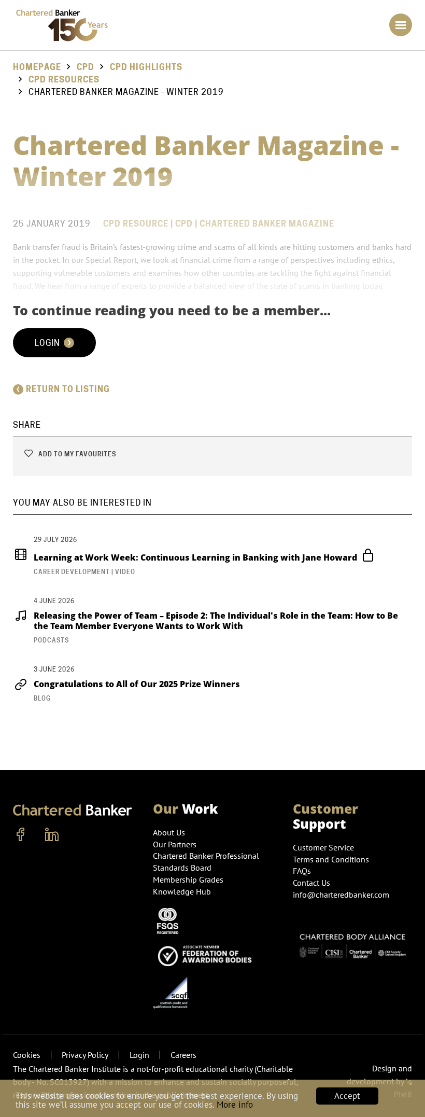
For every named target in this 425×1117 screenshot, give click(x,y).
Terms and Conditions (331, 859)
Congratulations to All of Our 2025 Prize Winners (137, 684)
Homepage (37, 67)
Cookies (26, 1055)
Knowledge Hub (182, 891)
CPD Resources (64, 80)
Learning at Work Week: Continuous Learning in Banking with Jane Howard (196, 557)
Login (48, 343)
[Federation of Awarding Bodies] (207, 954)
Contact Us (311, 882)
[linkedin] (52, 835)
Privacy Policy (85, 1055)
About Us (169, 832)
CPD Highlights (146, 67)
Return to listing (68, 389)
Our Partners (174, 844)
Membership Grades (188, 879)
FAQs (302, 870)
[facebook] (21, 835)
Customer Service (323, 847)
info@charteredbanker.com (341, 894)
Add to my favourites (76, 454)
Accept (347, 1095)
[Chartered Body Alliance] (352, 942)
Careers (183, 1055)
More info (235, 1104)
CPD (85, 67)
